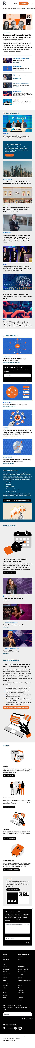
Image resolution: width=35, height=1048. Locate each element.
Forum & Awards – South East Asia (21, 85)
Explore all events (9, 572)
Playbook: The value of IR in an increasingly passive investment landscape (17, 460)
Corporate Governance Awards (13, 625)
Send (27, 942)
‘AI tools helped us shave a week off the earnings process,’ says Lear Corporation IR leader (17, 296)
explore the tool (9, 807)
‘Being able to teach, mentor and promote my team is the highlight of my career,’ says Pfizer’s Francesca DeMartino (17, 268)
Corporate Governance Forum (13, 598)
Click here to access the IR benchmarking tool (17, 500)
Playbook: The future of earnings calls (15, 405)
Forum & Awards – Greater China (20, 77)
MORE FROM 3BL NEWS (13, 889)
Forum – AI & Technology (18, 60)
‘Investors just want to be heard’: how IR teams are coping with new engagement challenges (17, 37)
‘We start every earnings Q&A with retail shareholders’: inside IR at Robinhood (22, 102)
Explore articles (9, 775)
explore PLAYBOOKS (9, 838)
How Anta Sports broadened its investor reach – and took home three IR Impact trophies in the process (16, 209)
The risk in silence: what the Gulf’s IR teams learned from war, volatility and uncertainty (17, 183)
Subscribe (23, 3)
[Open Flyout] (31, 3)
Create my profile (25, 380)
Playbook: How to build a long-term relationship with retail (21, 69)
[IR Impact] (4, 3)
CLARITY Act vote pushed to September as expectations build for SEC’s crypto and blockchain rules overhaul (22, 94)
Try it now (9, 155)
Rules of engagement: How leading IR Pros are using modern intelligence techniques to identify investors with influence (17, 432)
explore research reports (11, 869)
